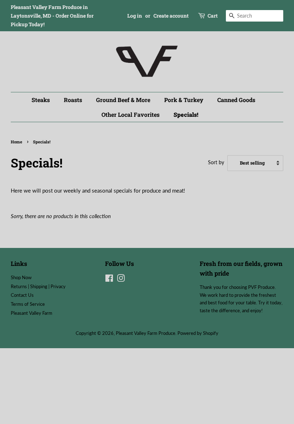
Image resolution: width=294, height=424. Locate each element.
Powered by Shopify (197, 333)
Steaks (41, 99)
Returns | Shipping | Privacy (38, 286)
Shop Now (21, 277)
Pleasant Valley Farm (31, 313)
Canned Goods (236, 99)
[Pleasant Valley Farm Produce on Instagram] (121, 279)
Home (16, 141)
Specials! (186, 114)
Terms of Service (28, 304)
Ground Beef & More (123, 99)
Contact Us (22, 295)
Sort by (216, 162)
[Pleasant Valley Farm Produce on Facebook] (109, 279)
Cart (213, 15)
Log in (134, 15)
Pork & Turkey (183, 99)
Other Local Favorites (130, 114)
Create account (171, 15)
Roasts (73, 99)
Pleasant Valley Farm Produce (145, 333)
